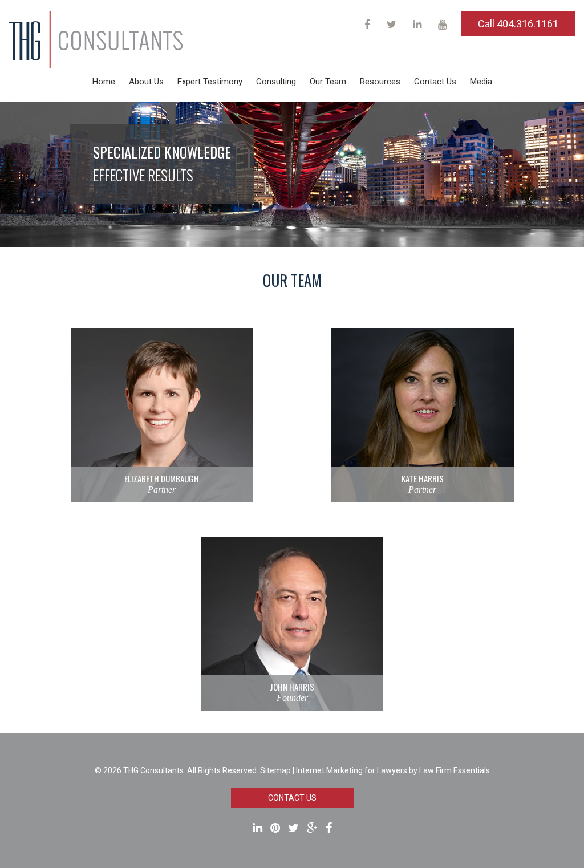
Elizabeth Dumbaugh (161, 478)
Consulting (276, 81)
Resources (380, 81)
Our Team (328, 81)
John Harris (292, 686)
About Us (146, 81)
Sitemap (275, 770)
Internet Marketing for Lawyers (351, 770)
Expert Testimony (209, 81)
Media (481, 81)
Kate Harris (423, 478)
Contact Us (435, 81)
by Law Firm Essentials (449, 770)
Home (103, 81)
